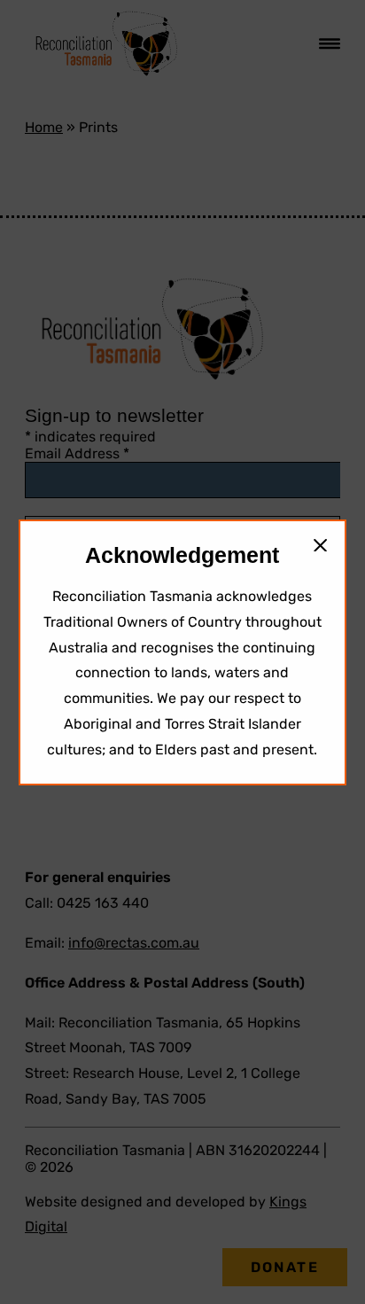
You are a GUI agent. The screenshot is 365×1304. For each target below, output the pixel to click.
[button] (320, 545)
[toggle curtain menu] (329, 43)
